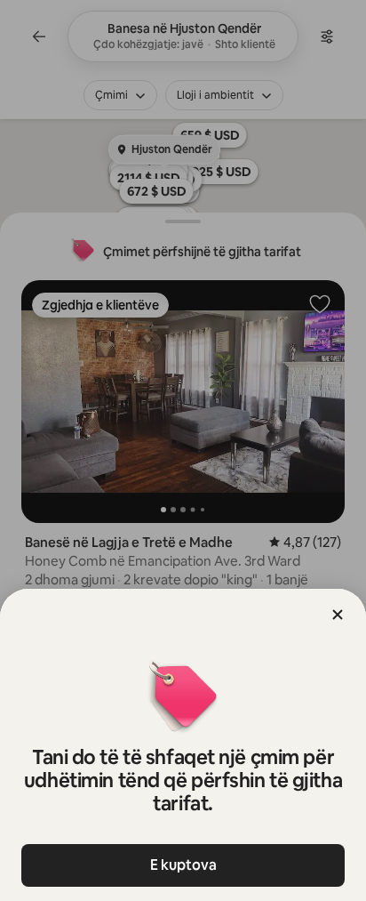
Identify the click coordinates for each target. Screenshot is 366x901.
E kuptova (183, 865)
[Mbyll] (337, 614)
